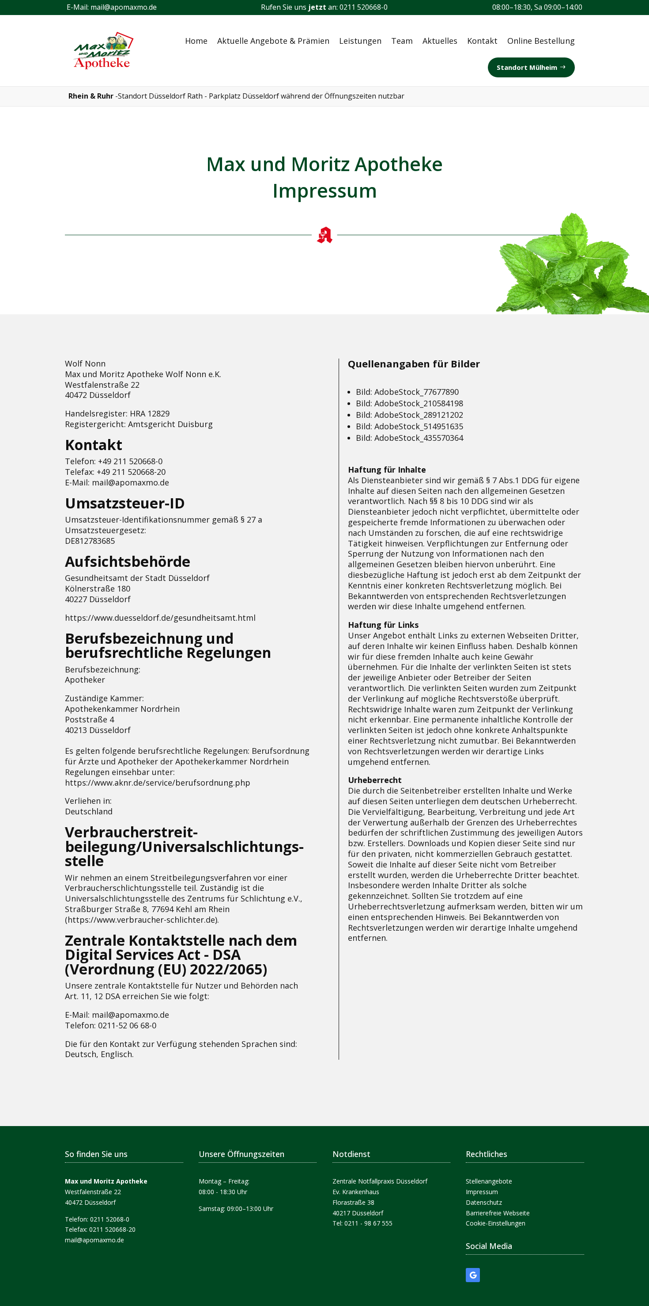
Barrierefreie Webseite (498, 1213)
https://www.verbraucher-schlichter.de (141, 919)
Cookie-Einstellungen (495, 1223)
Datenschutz (484, 1202)
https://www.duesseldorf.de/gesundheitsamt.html (160, 617)
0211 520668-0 (364, 7)
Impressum (482, 1192)
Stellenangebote (489, 1181)
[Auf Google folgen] (473, 1275)
